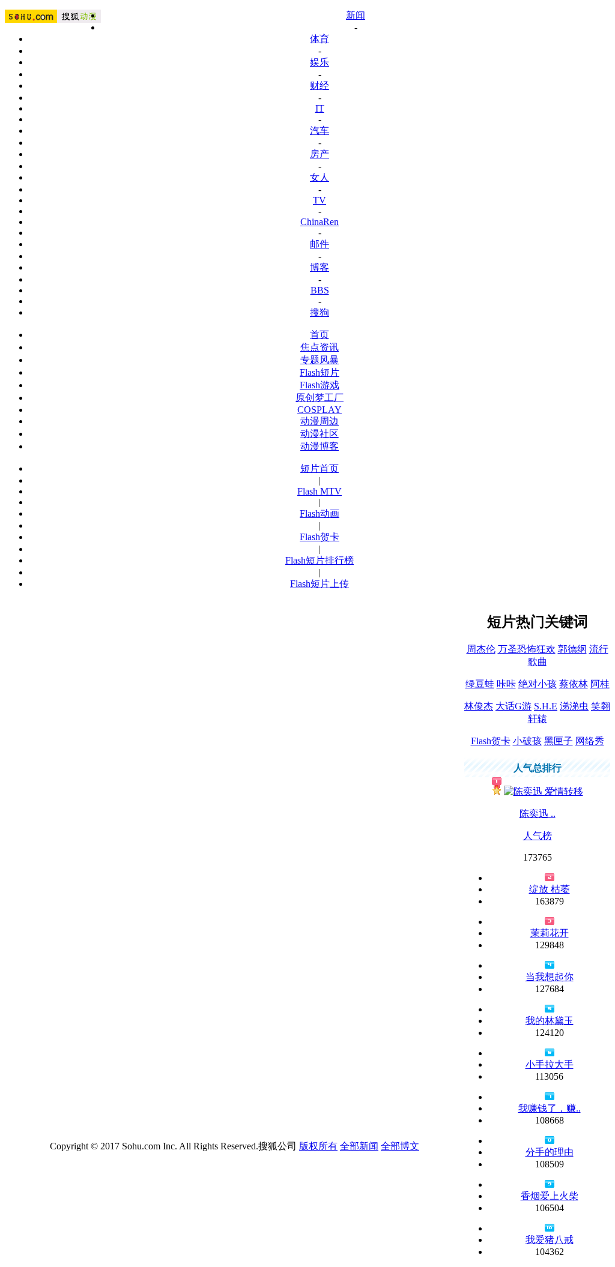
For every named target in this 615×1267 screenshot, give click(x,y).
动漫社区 (319, 434)
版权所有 (318, 1146)
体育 (319, 39)
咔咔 (506, 684)
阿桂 (600, 684)
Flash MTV (319, 491)
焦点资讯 (319, 347)
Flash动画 (319, 513)
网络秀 (589, 741)
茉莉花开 (549, 933)
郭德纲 (572, 649)
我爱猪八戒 (550, 1240)
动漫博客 (319, 446)
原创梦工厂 (319, 398)
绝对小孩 (537, 684)
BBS (320, 290)
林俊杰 (478, 706)
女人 (319, 177)
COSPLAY (319, 410)
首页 (319, 335)
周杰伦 (481, 649)
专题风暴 (319, 360)
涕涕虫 (574, 706)
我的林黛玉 (550, 1021)
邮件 (319, 244)
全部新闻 (359, 1146)
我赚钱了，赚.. (549, 1108)
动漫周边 (319, 421)
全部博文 (400, 1146)
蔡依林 (573, 684)
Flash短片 (319, 372)
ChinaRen (319, 222)
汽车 (319, 130)
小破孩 (527, 741)
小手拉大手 (550, 1064)
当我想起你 (550, 977)
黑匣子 (558, 741)
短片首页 (319, 468)
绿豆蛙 (479, 684)
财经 (319, 85)
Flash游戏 (319, 385)
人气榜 (537, 836)
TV (319, 200)
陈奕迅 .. (538, 813)
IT (319, 108)
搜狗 (319, 312)
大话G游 (513, 706)
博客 (319, 267)
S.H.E (545, 706)
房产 (319, 154)
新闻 (355, 15)
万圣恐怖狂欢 (527, 649)
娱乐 (319, 62)
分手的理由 (550, 1152)
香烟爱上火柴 (549, 1196)
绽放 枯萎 (549, 889)
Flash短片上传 (319, 584)
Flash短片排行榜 (319, 560)
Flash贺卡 (319, 537)
